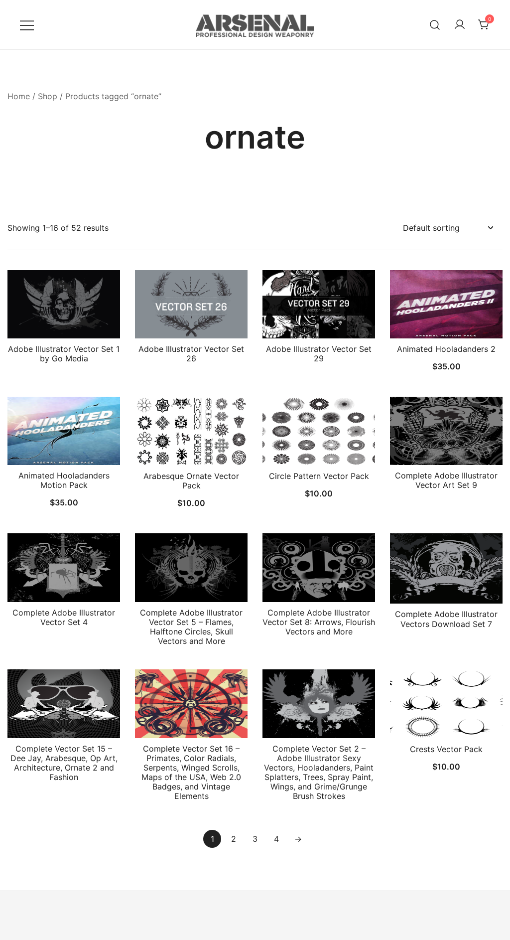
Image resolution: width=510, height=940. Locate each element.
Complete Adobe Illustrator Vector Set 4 (63, 617)
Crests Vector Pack (446, 749)
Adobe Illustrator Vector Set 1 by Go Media (64, 353)
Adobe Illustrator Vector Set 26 (191, 353)
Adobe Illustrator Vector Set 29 (319, 353)
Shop (47, 96)
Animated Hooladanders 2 (446, 349)
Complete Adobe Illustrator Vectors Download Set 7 (446, 618)
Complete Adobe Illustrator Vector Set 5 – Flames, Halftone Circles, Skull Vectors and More (191, 627)
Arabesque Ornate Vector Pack (191, 480)
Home (18, 96)
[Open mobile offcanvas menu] (27, 24)
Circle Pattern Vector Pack (319, 476)
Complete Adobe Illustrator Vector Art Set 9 (446, 480)
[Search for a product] (435, 24)
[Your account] (460, 24)
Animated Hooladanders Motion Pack (64, 480)
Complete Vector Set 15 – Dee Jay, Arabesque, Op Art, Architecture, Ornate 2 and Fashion (64, 763)
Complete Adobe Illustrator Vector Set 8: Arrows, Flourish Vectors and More (318, 622)
